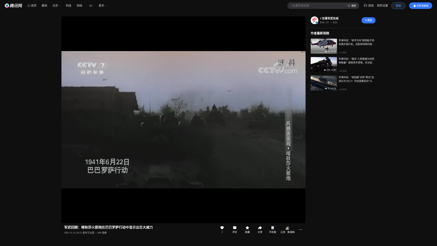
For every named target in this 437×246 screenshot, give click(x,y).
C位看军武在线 (329, 18)
